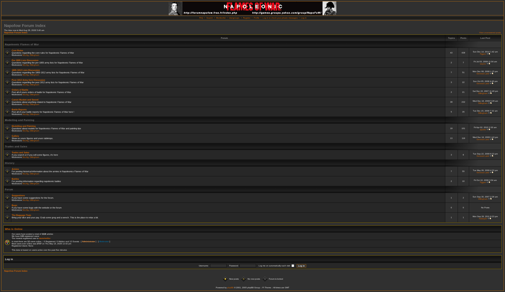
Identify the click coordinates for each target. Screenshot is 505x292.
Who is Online (14, 229)
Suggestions (18, 195)
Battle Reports (19, 109)
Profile (256, 18)
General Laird (483, 74)
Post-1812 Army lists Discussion (28, 80)
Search (209, 18)
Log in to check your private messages (280, 18)
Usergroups (234, 18)
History (10, 163)
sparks (483, 129)
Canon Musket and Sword (25, 100)
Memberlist (221, 18)
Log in (304, 18)
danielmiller (44, 238)
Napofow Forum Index (15, 32)
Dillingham (34, 55)
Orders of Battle (20, 90)
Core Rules (17, 50)
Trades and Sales (16, 146)
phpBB (230, 287)
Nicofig (25, 55)
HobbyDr (483, 219)
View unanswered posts (490, 33)
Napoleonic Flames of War (22, 44)
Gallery (15, 136)
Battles (15, 179)
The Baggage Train (21, 215)
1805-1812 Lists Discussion (26, 70)
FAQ (201, 18)
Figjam (483, 54)
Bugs (14, 205)
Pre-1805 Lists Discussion (25, 60)
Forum (9, 189)
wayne (483, 64)
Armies (15, 169)
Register (247, 18)
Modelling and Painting (19, 120)
